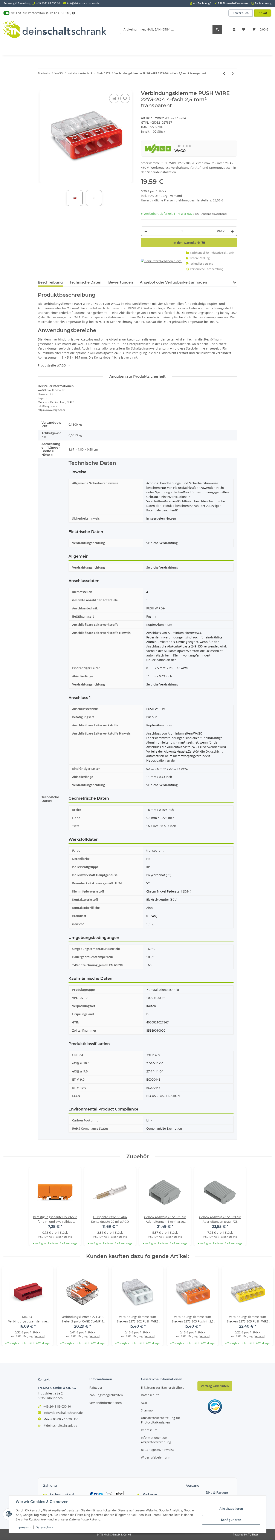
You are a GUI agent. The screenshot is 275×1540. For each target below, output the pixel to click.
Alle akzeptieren (231, 1508)
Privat (262, 13)
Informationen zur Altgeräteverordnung (156, 1440)
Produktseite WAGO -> (54, 365)
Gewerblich (240, 13)
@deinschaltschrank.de (60, 1425)
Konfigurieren (231, 1520)
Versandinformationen (105, 1403)
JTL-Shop (253, 1534)
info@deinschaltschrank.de (83, 3)
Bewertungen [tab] (120, 282)
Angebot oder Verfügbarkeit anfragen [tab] (173, 282)
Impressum (149, 1430)
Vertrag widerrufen (215, 1386)
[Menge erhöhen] (232, 231)
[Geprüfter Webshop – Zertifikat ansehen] (161, 260)
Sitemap (147, 1410)
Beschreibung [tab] (50, 282)
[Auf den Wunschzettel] (125, 98)
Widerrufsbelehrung (155, 1457)
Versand (176, 196)
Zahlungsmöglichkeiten (106, 1395)
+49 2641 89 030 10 (48, 3)
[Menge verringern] (146, 231)
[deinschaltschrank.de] (54, 29)
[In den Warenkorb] (41, 88)
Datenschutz (150, 1395)
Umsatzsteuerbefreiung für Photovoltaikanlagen (160, 1420)
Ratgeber (95, 1387)
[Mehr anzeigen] (73, 13)
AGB (144, 1403)
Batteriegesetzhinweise (157, 1450)
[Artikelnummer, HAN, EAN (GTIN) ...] (217, 29)
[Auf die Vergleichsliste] (114, 98)
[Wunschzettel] (244, 29)
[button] (234, 29)
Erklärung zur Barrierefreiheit (162, 1387)
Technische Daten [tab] (85, 282)
